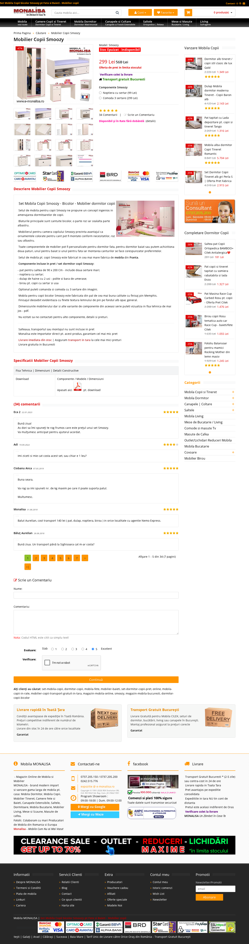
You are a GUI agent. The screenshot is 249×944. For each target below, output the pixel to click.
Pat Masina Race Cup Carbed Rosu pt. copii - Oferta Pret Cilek (218, 298)
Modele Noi (114, 905)
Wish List (158, 894)
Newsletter (160, 899)
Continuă (96, 680)
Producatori (114, 882)
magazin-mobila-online (98, 693)
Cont (141, 12)
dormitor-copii (73, 689)
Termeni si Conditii (28, 888)
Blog (64, 888)
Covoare (190, 452)
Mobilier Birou (194, 458)
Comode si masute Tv (200, 428)
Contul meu (160, 882)
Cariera (21, 905)
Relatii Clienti (70, 882)
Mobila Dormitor (196, 398)
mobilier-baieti (110, 689)
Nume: (18, 589)
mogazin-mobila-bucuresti (143, 693)
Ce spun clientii (72, 899)
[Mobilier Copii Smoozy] (53, 74)
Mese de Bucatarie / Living (203, 422)
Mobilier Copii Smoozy (65, 33)
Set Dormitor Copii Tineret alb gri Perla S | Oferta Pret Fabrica (218, 176)
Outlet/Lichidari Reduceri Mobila (208, 440)
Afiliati (111, 894)
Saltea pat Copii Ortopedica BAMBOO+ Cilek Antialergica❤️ (218, 248)
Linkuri (20, 899)
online (157, 689)
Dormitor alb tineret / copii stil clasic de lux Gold (218, 63)
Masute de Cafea (196, 434)
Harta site (68, 905)
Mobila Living (193, 416)
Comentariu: (22, 606)
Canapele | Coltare (198, 404)
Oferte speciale (117, 899)
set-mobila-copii (52, 689)
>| (27, 567)
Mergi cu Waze (92, 814)
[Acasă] (30, 14)
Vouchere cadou (117, 888)
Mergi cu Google (92, 807)
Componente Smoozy (113, 87)
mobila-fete (91, 689)
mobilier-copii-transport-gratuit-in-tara (56, 693)
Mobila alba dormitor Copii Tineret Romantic (218, 149)
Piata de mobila (26, 894)
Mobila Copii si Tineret (200, 392)
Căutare (41, 33)
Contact (67, 894)
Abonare (209, 897)
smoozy (119, 693)
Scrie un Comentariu (140, 115)
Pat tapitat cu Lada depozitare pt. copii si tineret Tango (218, 122)
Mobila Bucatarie (196, 446)
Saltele (189, 410)
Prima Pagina (22, 33)
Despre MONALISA (28, 882)
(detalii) (150, 121)
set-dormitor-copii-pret (136, 689)
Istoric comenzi (162, 888)
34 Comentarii (108, 115)
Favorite (167, 12)
